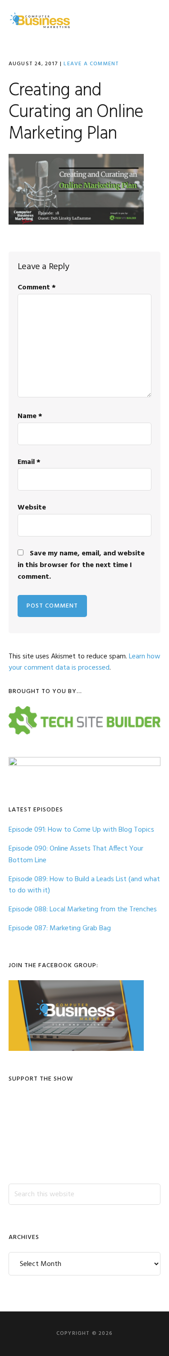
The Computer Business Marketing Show (40, 20)
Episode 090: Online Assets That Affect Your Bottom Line (76, 854)
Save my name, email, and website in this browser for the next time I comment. (81, 565)
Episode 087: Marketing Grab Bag (60, 928)
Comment (37, 287)
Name (30, 416)
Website (32, 508)
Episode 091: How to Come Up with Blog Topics (81, 830)
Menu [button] (149, 20)
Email (29, 462)
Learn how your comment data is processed (84, 662)
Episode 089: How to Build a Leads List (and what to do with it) (84, 885)
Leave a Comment (91, 63)
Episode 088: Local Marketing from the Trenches (83, 909)
